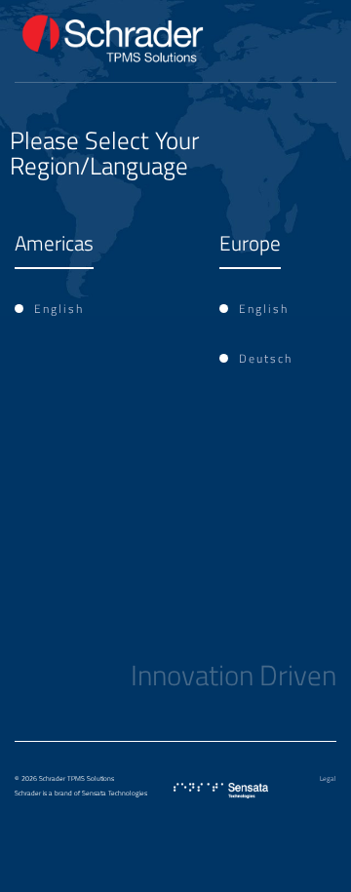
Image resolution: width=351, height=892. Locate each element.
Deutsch (265, 358)
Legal (328, 779)
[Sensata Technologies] (221, 790)
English (59, 308)
